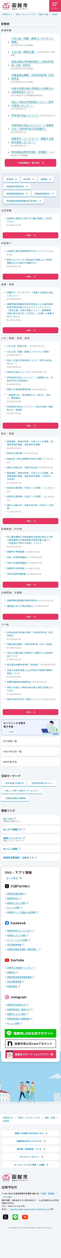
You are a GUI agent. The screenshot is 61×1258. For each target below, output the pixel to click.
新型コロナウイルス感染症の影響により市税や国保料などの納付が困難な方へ (30, 261)
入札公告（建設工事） (23, 51)
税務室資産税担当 (15, 193)
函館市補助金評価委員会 (19, 681)
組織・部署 (43, 14)
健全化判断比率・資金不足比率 (22, 467)
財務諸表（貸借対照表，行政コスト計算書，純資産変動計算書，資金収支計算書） (30, 443)
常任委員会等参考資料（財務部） (30, 152)
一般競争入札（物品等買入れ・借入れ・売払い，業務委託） (29, 396)
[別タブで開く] (5, 1217)
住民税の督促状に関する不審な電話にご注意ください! (30, 220)
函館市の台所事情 (15, 568)
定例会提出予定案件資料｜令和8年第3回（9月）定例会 (32, 63)
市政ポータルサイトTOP (25, 14)
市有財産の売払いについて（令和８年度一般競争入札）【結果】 (30, 408)
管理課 (10, 179)
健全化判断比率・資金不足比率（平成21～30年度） (30, 507)
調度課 (44, 179)
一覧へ (28, 235)
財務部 (54, 14)
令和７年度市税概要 (17, 557)
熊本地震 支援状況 (15, 783)
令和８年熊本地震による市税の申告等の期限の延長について (30, 672)
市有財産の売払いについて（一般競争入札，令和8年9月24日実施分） (32, 126)
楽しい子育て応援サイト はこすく (22, 790)
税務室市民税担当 (15, 186)
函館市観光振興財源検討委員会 (22, 600)
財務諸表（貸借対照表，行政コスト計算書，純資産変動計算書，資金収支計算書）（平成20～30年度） (30, 476)
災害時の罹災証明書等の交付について (25, 251)
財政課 (27, 179)
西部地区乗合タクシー (43, 783)
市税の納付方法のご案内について (23, 699)
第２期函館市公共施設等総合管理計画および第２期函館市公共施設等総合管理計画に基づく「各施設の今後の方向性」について (30, 539)
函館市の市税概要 (15, 551)
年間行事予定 (10, 761)
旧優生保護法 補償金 (16, 798)
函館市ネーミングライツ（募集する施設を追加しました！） (32, 140)
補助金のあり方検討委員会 (20, 605)
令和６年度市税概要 (17, 562)
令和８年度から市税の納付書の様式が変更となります (30, 689)
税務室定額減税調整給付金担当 (22, 200)
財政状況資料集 (14, 453)
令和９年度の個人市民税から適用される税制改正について (32, 90)
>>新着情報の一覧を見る (28, 162)
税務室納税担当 (42, 193)
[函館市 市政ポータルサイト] (15, 6)
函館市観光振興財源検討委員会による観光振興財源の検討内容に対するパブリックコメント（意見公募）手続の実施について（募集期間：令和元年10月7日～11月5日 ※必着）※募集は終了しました (30, 310)
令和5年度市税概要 (16, 573)
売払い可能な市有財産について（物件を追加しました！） (32, 103)
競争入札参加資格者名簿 (19, 389)
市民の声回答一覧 (12, 751)
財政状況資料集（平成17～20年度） (25, 496)
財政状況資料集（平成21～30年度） (25, 487)
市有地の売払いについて (25, 115)
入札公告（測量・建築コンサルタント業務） (32, 40)
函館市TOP (6, 14)
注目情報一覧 (10, 741)
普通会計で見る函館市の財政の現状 (24, 458)
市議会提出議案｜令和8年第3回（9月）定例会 (32, 76)
